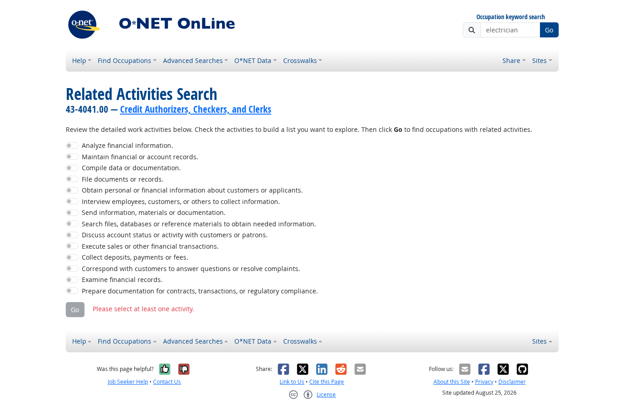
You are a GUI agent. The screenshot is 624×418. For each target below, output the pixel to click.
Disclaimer (512, 382)
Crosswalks (300, 60)
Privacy (484, 382)
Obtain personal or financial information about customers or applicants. (192, 190)
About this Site (452, 382)
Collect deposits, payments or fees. (135, 257)
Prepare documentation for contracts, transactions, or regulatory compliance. (200, 291)
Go (549, 30)
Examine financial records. (122, 279)
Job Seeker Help (128, 382)
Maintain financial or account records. (140, 156)
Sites (539, 60)
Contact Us (167, 382)
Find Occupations (124, 60)
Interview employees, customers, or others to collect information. (181, 201)
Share (511, 60)
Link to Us (292, 382)
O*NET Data (252, 60)
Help (79, 60)
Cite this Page (326, 382)
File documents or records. (123, 179)
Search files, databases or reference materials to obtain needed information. (199, 223)
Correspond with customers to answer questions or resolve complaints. (191, 268)
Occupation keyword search (510, 17)
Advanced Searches (193, 60)
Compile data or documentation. (131, 167)
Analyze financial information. (127, 145)
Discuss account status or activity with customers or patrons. (175, 234)
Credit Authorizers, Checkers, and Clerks (195, 109)
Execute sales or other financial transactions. (150, 246)
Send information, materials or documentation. (154, 212)
